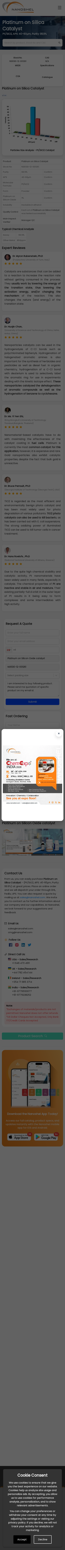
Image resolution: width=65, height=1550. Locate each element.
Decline (42, 1539)
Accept (22, 1539)
